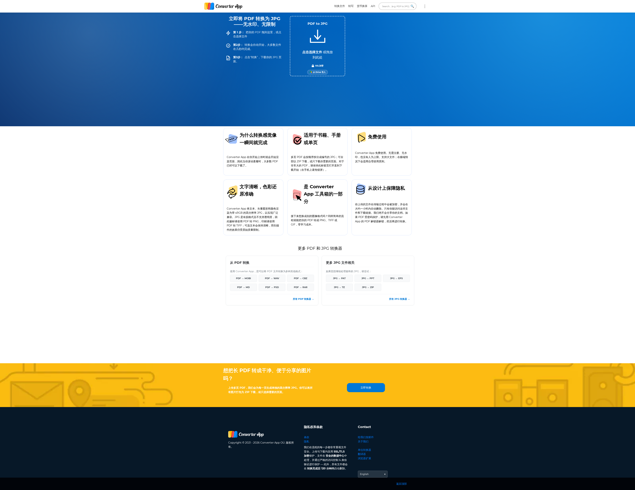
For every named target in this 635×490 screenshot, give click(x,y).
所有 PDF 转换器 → (303, 299)
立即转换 (365, 387)
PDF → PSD (272, 287)
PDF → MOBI (243, 278)
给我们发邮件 (366, 437)
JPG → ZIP (368, 287)
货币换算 (362, 6)
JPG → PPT (367, 278)
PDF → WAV (272, 278)
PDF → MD (243, 287)
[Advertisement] (317, 337)
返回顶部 (401, 483)
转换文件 (339, 6)
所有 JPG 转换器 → (399, 299)
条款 (306, 437)
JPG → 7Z (339, 287)
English (364, 474)
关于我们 (363, 441)
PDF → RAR (300, 287)
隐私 (306, 441)
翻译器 (362, 454)
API (373, 6)
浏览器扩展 (364, 458)
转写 (351, 6)
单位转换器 (364, 449)
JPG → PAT (339, 278)
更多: (425, 6)
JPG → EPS (396, 278)
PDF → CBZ (300, 278)
